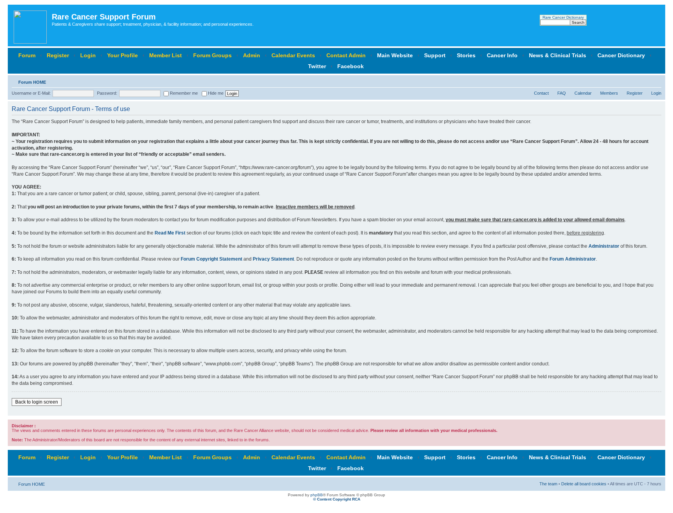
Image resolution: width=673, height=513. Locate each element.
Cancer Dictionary (621, 55)
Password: (107, 93)
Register (58, 55)
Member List (165, 55)
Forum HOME (32, 82)
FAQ (561, 93)
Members (609, 93)
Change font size (655, 80)
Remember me (183, 93)
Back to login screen (36, 402)
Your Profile (122, 55)
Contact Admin (346, 55)
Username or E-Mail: (31, 93)
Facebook (350, 66)
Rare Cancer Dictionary (563, 17)
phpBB (316, 495)
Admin (251, 55)
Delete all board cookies (583, 483)
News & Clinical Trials (557, 55)
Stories (466, 55)
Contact (541, 93)
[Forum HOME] (31, 25)
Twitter (317, 66)
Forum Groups (212, 55)
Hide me (215, 93)
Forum (26, 55)
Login (88, 55)
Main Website (395, 55)
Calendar (583, 93)
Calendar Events (293, 55)
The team (548, 483)
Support (435, 55)
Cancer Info (502, 55)
